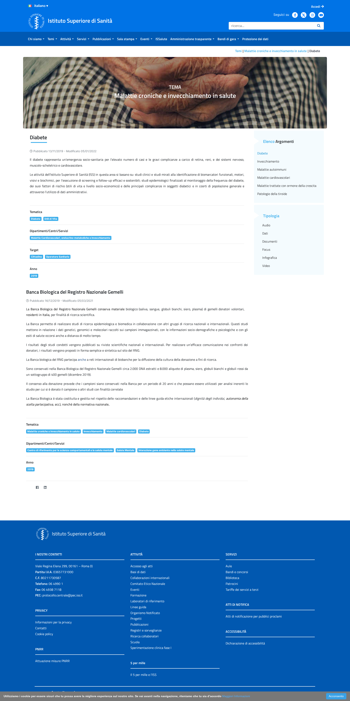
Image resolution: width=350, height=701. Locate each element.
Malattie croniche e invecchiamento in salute (275, 50)
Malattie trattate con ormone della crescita (286, 185)
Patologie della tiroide (272, 193)
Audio (266, 225)
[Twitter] (29, 487)
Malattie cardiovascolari (273, 177)
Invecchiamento (268, 161)
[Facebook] (37, 487)
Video (266, 265)
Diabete (262, 153)
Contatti (41, 628)
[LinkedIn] (45, 487)
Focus (266, 249)
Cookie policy (44, 633)
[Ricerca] (319, 25)
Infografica (269, 257)
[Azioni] (30, 6)
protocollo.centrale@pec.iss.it (62, 595)
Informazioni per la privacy (53, 622)
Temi (238, 50)
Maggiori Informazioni (236, 696)
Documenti (269, 241)
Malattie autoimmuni (271, 169)
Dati (265, 233)
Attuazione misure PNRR (52, 660)
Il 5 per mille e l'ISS (143, 674)
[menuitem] (36, 39)
